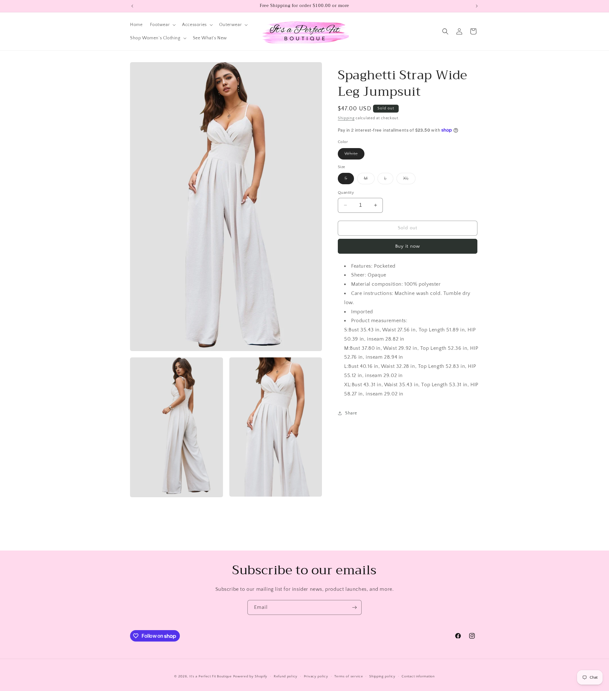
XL (409, 180)
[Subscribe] (354, 607)
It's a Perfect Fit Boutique (210, 676)
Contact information (418, 676)
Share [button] (351, 412)
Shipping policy (382, 676)
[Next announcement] (477, 6)
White (354, 155)
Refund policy (286, 676)
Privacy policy (316, 676)
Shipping (346, 118)
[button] (162, 24)
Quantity (346, 192)
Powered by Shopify (250, 676)
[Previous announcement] (132, 6)
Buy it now (407, 246)
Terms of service (348, 676)
